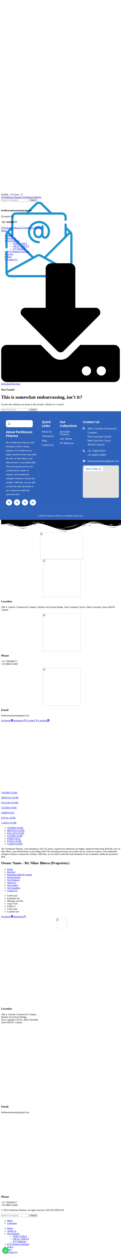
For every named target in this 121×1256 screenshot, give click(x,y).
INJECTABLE (20, 243)
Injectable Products (65, 433)
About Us (47, 431)
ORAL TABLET (21, 246)
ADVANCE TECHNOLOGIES (80, 1210)
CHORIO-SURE (9, 792)
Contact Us (48, 445)
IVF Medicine (19, 249)
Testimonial (48, 436)
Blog (44, 440)
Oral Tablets (66, 439)
